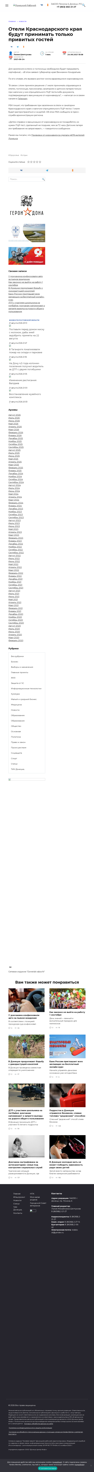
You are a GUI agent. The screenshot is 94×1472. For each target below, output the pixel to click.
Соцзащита (16, 753)
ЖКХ (13, 678)
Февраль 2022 (15, 573)
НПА (32, 1194)
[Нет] (91, 1465)
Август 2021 (14, 591)
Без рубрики (17, 656)
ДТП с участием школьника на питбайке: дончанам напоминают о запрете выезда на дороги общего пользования (26, 1114)
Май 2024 (13, 494)
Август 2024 (14, 485)
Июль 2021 (13, 594)
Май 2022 (13, 564)
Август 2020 (14, 626)
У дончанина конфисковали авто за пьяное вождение (23, 1016)
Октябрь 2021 (15, 585)
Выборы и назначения (22, 667)
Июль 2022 (14, 558)
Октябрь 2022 (15, 550)
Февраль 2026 (15, 432)
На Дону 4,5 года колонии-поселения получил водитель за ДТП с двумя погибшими (26, 366)
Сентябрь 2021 (15, 588)
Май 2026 (13, 424)
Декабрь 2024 (15, 473)
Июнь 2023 (14, 526)
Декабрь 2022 (15, 544)
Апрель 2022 (15, 567)
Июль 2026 (14, 418)
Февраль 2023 (15, 538)
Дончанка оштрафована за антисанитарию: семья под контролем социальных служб (25, 1165)
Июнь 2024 (14, 491)
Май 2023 (13, 529)
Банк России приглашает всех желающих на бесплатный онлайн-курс (26, 297)
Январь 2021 (14, 611)
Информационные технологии (26, 688)
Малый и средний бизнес (24, 699)
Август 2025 (14, 450)
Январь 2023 (15, 541)
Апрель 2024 (15, 497)
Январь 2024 (15, 506)
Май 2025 (13, 459)
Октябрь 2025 (15, 444)
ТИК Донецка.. (18, 769)
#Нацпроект (19, 1197)
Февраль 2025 (15, 468)
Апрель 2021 (14, 602)
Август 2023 (14, 520)
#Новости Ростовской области (24, 320)
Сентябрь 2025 (16, 447)
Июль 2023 (14, 523)
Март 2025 (13, 465)
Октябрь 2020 (15, 620)
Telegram (22, 99)
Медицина (16, 704)
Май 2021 (13, 599)
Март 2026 (13, 430)
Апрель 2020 (15, 635)
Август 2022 (14, 555)
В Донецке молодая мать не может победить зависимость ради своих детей (66, 1165)
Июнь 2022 (14, 561)
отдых (25, 155)
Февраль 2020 (15, 640)
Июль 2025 (14, 453)
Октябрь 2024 (15, 479)
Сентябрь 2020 (16, 623)
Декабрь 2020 (15, 614)
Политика (16, 737)
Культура (15, 694)
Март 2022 (13, 570)
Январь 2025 (15, 471)
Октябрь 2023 (15, 514)
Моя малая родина (35, 1198)
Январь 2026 (15, 435)
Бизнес (14, 662)
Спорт (14, 758)
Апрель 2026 (15, 427)
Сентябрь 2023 (16, 517)
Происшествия (18, 747)
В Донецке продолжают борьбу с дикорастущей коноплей (26, 1062)
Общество (16, 726)
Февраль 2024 (15, 503)
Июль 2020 (14, 629)
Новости (15, 710)
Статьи (14, 764)
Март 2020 (13, 637)
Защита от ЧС (17, 683)
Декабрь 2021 (15, 579)
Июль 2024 (14, 488)
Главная (16, 1194)
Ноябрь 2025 (15, 441)
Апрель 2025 (15, 462)
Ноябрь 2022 (15, 547)
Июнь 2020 (14, 632)
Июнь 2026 (14, 421)
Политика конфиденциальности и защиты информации (30, 1428)
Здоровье (14, 155)
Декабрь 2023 (15, 509)
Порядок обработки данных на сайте (38, 1424)
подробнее (57, 1462)
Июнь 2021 (13, 596)
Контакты (17, 1213)
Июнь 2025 (14, 456)
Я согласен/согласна (47, 1468)
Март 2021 (13, 605)
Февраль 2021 (15, 608)
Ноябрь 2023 (15, 512)
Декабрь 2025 (15, 438)
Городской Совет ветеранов (38, 1204)
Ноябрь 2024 (15, 476)
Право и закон (18, 742)
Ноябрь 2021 (14, 582)
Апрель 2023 (15, 532)
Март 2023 (13, 535)
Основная (16, 731)
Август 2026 (14, 415)
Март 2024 (13, 500)
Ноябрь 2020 (15, 617)
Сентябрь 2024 (16, 482)
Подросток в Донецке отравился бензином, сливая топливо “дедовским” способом (67, 1113)
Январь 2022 (15, 576)
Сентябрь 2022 (16, 553)
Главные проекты (19, 672)
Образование (18, 715)
